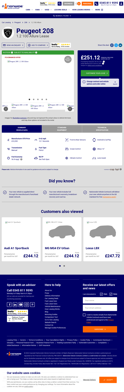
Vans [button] (37, 10)
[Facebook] (9, 304)
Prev (6, 109)
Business (68, 4)
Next (70, 109)
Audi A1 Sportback (16, 248)
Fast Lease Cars (51, 301)
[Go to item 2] (34, 99)
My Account (121, 4)
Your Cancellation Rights (55, 340)
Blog (46, 312)
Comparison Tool (51, 317)
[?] (12, 52)
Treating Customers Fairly (66, 343)
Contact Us (49, 325)
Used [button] (47, 10)
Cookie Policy (85, 340)
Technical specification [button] (102, 129)
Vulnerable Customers (87, 343)
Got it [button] (115, 84)
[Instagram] (26, 304)
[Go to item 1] (29, 99)
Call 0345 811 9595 (20, 290)
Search (60, 4)
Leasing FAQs (12, 340)
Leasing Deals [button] (60, 10)
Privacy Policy (72, 340)
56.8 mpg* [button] (15, 159)
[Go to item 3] (38, 99)
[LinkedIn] (15, 304)
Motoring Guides (51, 314)
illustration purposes (20, 118)
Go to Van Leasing (52, 320)
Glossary (10, 343)
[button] (13, 45)
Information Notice (29, 345)
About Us (48, 290)
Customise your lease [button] (95, 73)
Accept (110, 380)
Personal (87, 4)
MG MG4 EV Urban (57, 248)
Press (47, 293)
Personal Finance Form (25, 343)
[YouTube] (21, 304)
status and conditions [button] (95, 65)
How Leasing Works (52, 309)
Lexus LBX (92, 248)
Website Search (50, 322)
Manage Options (89, 380)
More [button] (97, 10)
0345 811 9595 (96, 4)
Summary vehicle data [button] (21, 129)
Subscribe (98, 329)
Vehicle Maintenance (52, 306)
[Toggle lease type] (78, 3)
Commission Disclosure (101, 340)
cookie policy (28, 386)
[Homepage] (12, 6)
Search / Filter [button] (62, 16)
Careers (23, 340)
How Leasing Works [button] (81, 10)
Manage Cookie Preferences (55, 328)
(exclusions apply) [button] (109, 197)
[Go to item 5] (46, 99)
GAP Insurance (44, 345)
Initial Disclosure (13, 345)
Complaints (102, 343)
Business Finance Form (45, 343)
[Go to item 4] (42, 99)
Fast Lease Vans (51, 304)
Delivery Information (52, 296)
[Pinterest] (32, 304)
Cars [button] (28, 10)
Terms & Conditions (36, 340)
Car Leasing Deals (51, 298)
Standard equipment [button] (62, 129)
